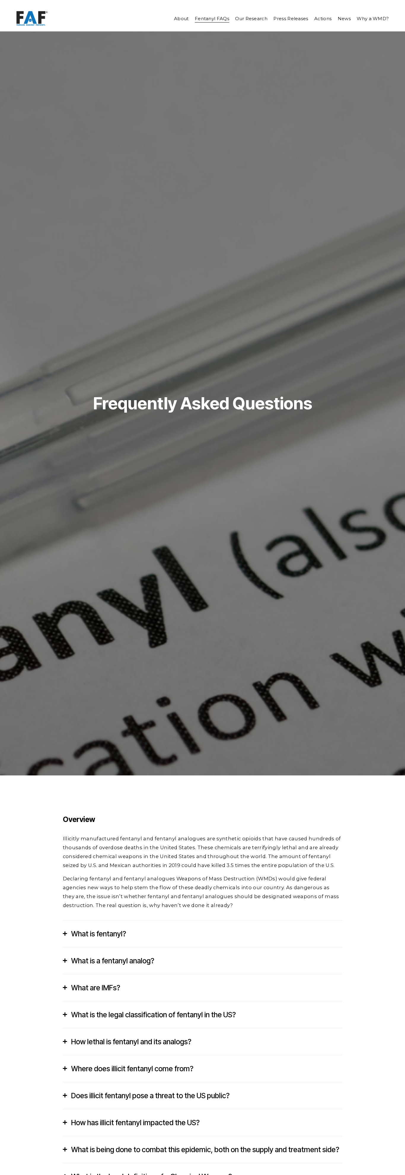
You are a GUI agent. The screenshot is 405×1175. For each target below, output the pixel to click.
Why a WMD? (373, 18)
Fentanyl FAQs (212, 18)
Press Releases (290, 18)
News (344, 18)
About (181, 18)
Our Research (251, 18)
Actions (322, 18)
